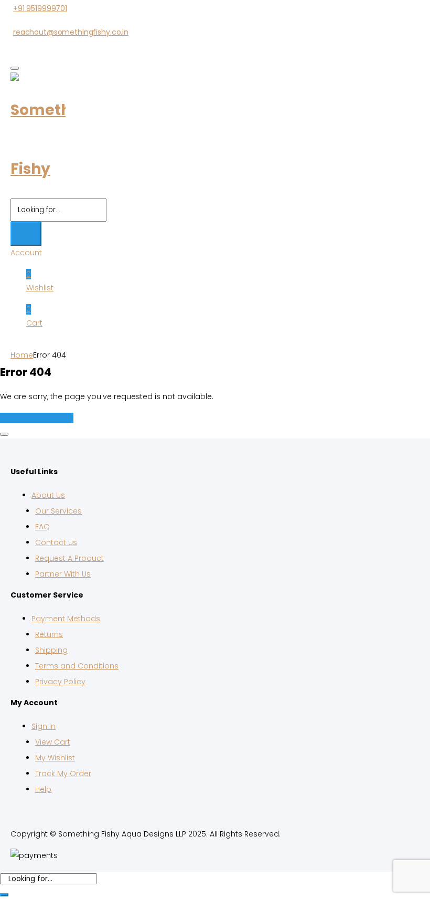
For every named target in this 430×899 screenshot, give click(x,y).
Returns (49, 634)
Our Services (58, 511)
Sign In (43, 726)
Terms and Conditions (77, 666)
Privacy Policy (60, 681)
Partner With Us (63, 574)
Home (21, 355)
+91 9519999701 (40, 8)
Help (43, 789)
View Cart (52, 742)
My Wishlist (55, 757)
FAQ (42, 526)
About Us (48, 495)
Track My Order (63, 773)
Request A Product (69, 558)
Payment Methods (65, 618)
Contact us (56, 542)
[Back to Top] (4, 434)
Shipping (51, 650)
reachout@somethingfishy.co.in (70, 32)
